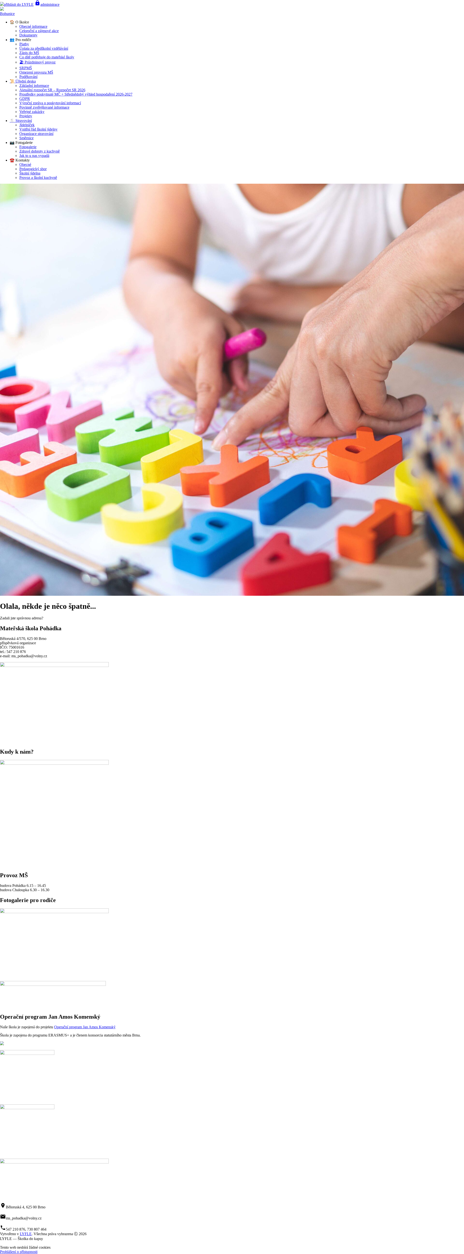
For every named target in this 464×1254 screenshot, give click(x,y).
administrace (47, 4)
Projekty (25, 116)
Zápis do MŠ (29, 53)
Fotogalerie (27, 147)
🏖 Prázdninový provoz (37, 62)
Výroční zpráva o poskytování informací (50, 103)
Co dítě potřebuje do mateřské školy (46, 57)
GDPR (24, 99)
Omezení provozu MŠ (36, 72)
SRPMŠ (25, 68)
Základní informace (34, 86)
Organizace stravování (36, 134)
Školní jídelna (29, 173)
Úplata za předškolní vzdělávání (43, 48)
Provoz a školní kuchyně (38, 177)
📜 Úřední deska (23, 81)
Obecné (25, 164)
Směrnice (26, 138)
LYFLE (26, 1234)
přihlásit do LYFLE (19, 4)
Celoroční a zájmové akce (39, 31)
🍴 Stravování (21, 121)
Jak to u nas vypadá (34, 156)
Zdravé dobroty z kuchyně (39, 151)
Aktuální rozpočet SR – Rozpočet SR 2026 (52, 90)
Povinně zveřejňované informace (44, 107)
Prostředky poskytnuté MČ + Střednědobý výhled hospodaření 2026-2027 (75, 94)
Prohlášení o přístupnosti (18, 1252)
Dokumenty (28, 35)
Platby (24, 44)
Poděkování (28, 77)
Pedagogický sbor (33, 169)
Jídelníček (27, 125)
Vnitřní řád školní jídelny (38, 129)
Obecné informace (33, 26)
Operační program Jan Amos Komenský (85, 1027)
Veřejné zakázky (31, 112)
